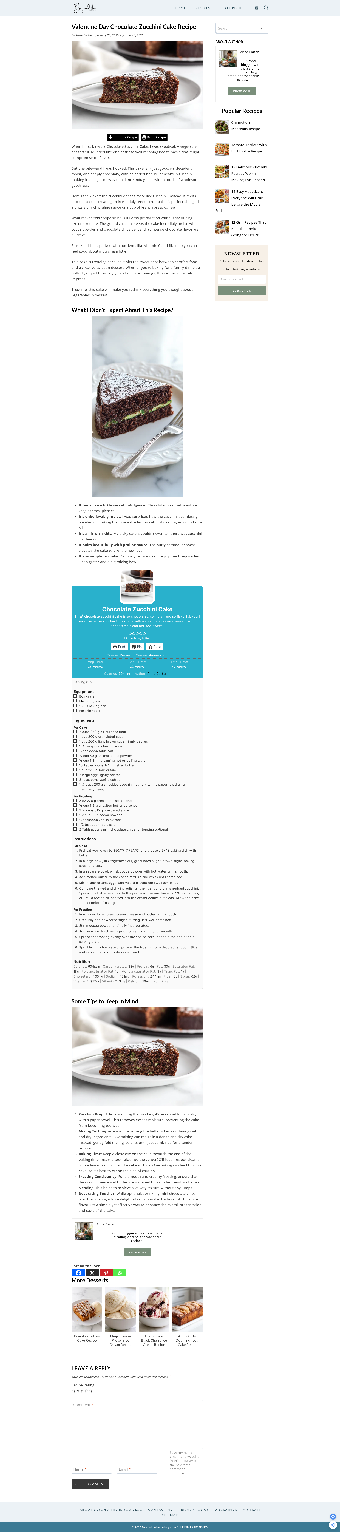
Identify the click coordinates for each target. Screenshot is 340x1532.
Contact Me (160, 1509)
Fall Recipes (235, 8)
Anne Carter (83, 35)
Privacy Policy (194, 1509)
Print (121, 647)
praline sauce (109, 207)
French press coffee (158, 207)
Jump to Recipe (125, 137)
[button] (130, 633)
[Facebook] (78, 1272)
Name (79, 1469)
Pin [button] (139, 647)
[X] (92, 1272)
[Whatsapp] (119, 1272)
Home (180, 8)
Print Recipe (156, 137)
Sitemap (170, 1514)
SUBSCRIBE (242, 290)
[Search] (262, 28)
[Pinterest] (256, 8)
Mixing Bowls (89, 701)
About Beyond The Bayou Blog (111, 1509)
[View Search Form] (266, 8)
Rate (156, 647)
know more (137, 1252)
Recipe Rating (83, 1385)
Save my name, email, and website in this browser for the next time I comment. (184, 1461)
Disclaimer (226, 1509)
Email (125, 1469)
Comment (83, 1405)
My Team (251, 1509)
